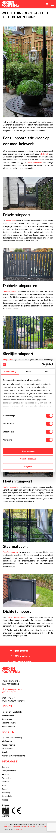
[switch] (49, 424)
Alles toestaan (28, 451)
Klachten (36, 826)
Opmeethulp (7, 796)
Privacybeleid (27, 826)
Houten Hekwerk (8, 726)
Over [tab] (46, 371)
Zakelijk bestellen (9, 771)
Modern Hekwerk (8, 723)
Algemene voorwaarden (12, 826)
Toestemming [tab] (10, 371)
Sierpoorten (8, 360)
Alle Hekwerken (8, 716)
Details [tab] (28, 371)
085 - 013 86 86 (9, 692)
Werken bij (6, 793)
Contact (5, 789)
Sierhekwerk (7, 719)
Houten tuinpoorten (11, 487)
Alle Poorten (7, 741)
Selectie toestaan (28, 459)
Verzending (6, 778)
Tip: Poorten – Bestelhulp (12, 738)
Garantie (5, 774)
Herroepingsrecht (47, 826)
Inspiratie (5, 782)
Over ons (5, 767)
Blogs (4, 785)
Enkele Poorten (8, 749)
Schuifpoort (6, 752)
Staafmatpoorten (10, 552)
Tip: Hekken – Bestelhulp (12, 712)
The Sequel (18, 829)
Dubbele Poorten (8, 745)
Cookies (5, 800)
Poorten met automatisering (13, 756)
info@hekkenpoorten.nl (12, 689)
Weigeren (28, 466)
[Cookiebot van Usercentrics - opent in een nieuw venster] (41, 364)
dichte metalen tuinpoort (17, 617)
